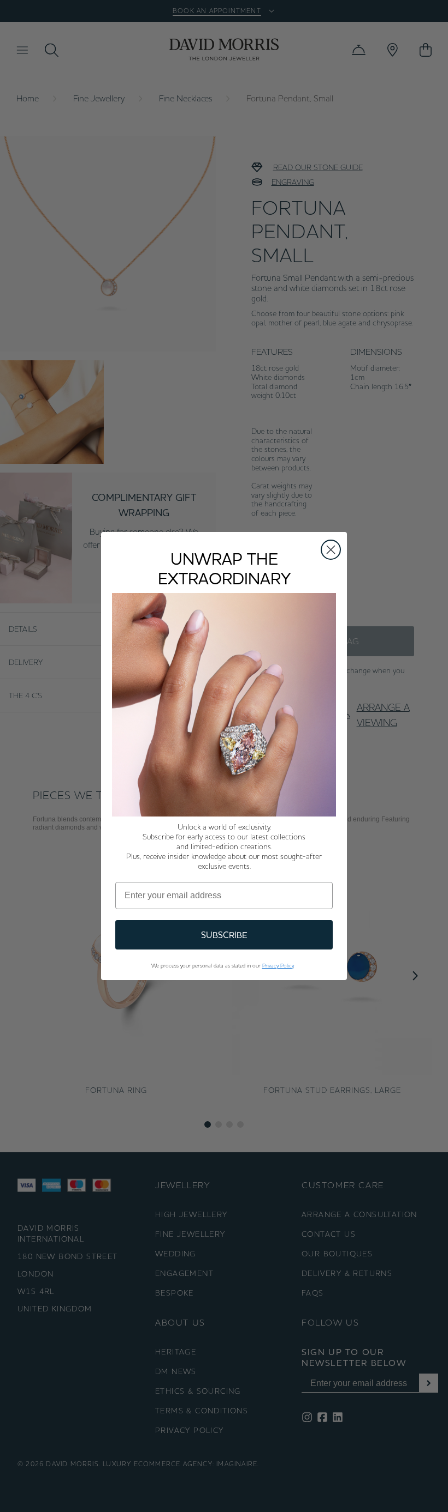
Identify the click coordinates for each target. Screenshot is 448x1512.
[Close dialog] (330, 549)
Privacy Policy (277, 965)
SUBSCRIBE (224, 934)
